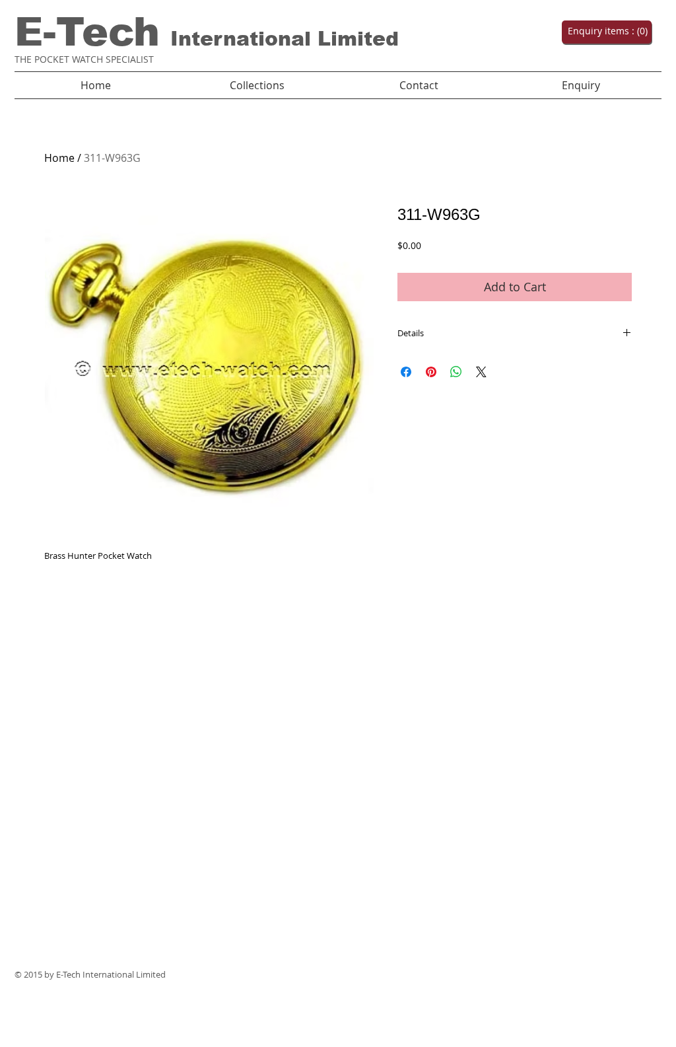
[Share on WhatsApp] (456, 372)
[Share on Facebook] (406, 372)
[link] (605, 31)
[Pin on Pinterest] (431, 372)
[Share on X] (481, 372)
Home (59, 158)
